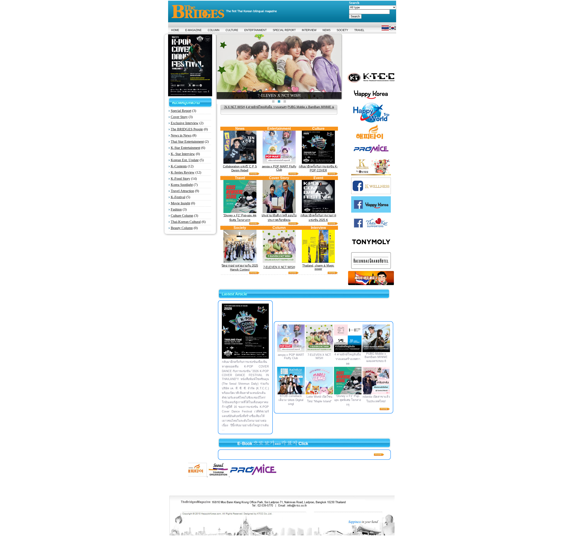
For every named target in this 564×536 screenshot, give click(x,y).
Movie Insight (180, 203)
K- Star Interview (183, 154)
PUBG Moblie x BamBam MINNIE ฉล (280, 107)
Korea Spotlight (182, 185)
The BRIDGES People (187, 129)
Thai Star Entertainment (187, 141)
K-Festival (178, 197)
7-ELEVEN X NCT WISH (279, 267)
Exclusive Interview (185, 123)
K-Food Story (180, 178)
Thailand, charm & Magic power (318, 267)
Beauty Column (182, 228)
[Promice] (216, 475)
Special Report (181, 111)
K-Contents (179, 166)
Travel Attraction (182, 191)
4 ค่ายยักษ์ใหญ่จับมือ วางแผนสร (234, 107)
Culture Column (182, 215)
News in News (181, 135)
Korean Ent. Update (185, 160)
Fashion (176, 209)
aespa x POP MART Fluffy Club (279, 168)
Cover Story (179, 117)
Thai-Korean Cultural (186, 222)
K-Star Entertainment (185, 148)
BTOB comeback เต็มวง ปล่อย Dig (327, 107)
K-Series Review (183, 172)
